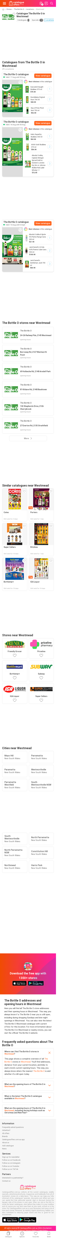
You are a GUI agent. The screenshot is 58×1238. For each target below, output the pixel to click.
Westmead (9, 1054)
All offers (5, 1133)
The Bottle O (19, 9)
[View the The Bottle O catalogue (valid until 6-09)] (12, 249)
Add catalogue (8, 1146)
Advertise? (6, 1130)
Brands (5, 1136)
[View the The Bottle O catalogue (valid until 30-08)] (12, 98)
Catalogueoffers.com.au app (13, 1139)
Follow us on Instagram (11, 1163)
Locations (30, 9)
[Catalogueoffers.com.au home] (16, 3)
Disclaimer (47, 1228)
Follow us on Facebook (11, 1160)
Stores (9, 9)
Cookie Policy (42, 1231)
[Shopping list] (46, 3)
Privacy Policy (31, 1231)
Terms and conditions (16, 1231)
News (4, 1149)
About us (5, 1142)
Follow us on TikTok (10, 1169)
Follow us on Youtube (10, 1166)
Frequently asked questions (13, 1127)
